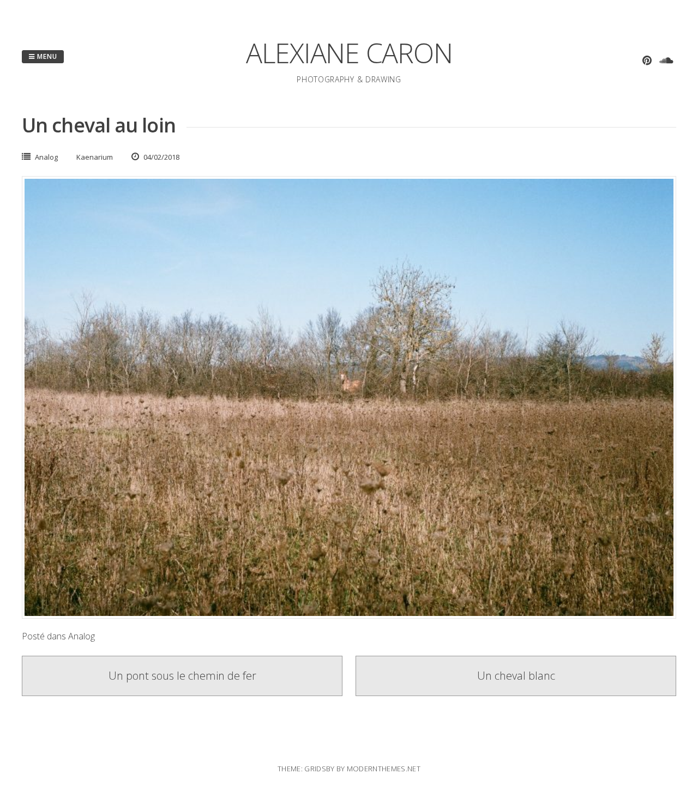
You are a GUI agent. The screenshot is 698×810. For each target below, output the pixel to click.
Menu (46, 56)
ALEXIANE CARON (349, 52)
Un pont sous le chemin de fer (182, 675)
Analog (46, 157)
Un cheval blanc (516, 675)
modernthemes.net (383, 768)
